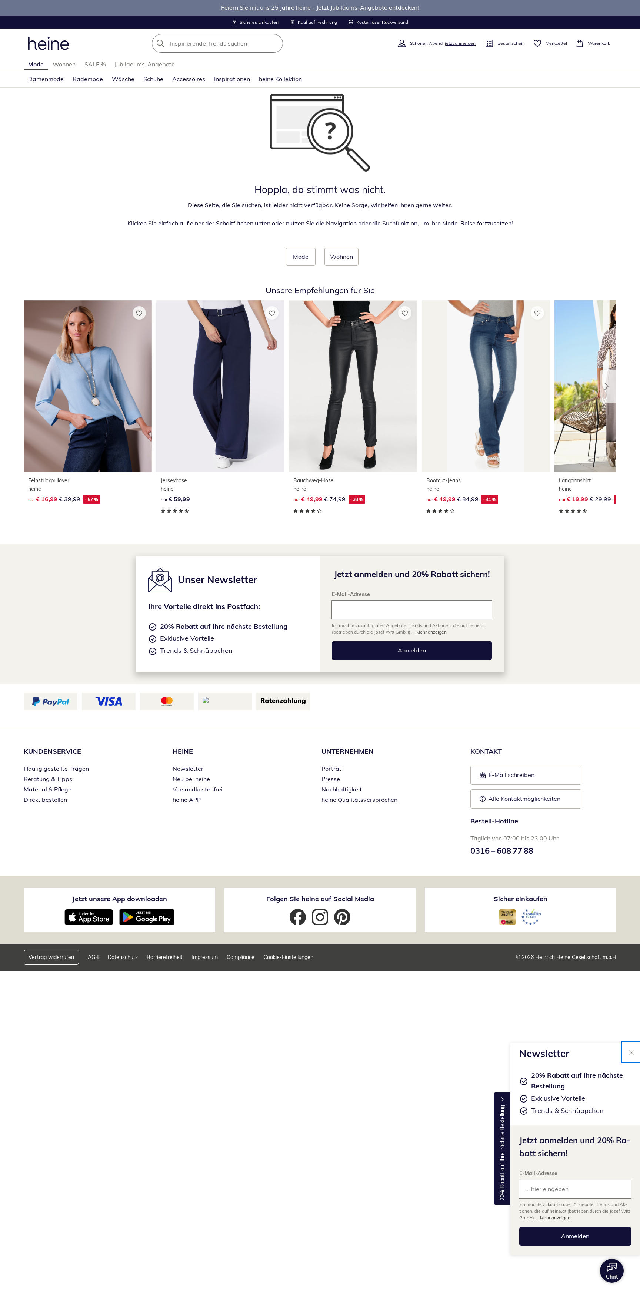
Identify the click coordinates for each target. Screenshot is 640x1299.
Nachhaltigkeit (341, 789)
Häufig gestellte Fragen (56, 768)
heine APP (187, 799)
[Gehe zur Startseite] (48, 43)
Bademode (88, 79)
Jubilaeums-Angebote (144, 64)
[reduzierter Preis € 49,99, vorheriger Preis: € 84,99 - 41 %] (486, 386)
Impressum (204, 957)
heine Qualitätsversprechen (359, 799)
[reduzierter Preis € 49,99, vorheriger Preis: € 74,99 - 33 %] (353, 386)
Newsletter (188, 768)
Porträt (331, 768)
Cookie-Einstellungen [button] (288, 957)
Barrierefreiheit (165, 957)
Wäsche (123, 79)
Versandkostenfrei (198, 789)
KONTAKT (486, 751)
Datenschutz (123, 957)
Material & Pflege (47, 789)
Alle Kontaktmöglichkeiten (524, 798)
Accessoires (188, 79)
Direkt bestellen (45, 799)
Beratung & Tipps (48, 779)
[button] (608, 386)
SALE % (95, 64)
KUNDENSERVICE (52, 751)
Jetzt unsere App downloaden (119, 899)
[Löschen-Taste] (275, 43)
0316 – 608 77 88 (501, 851)
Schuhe (153, 79)
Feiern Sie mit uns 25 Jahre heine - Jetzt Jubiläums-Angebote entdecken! (320, 7)
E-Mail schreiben (507, 777)
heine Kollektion (280, 79)
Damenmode (46, 79)
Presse (330, 779)
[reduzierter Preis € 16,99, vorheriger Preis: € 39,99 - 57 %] (88, 386)
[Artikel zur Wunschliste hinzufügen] (139, 313)
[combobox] (233, 43)
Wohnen (64, 64)
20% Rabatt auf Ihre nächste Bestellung (502, 1152)
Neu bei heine (191, 779)
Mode (36, 64)
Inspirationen (232, 79)
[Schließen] (631, 1052)
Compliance (240, 957)
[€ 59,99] (220, 386)
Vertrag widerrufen (51, 957)
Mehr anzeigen (555, 1217)
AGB (93, 957)
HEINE (183, 751)
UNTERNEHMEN (347, 751)
